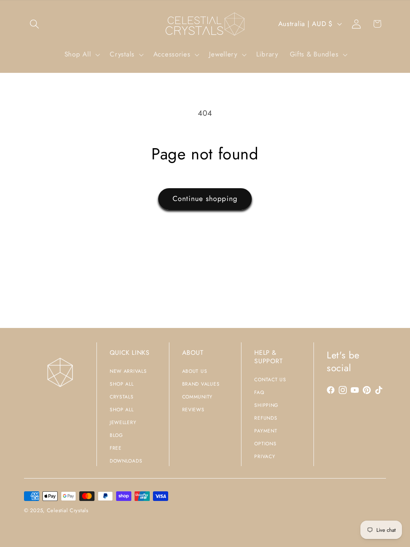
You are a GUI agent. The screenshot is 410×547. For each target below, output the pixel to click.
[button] (34, 23)
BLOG (116, 435)
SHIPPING (266, 405)
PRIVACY (264, 456)
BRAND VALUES (201, 384)
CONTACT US (270, 379)
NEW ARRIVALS (128, 371)
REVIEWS (193, 409)
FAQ (259, 392)
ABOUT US (194, 371)
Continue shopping (205, 198)
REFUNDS (265, 418)
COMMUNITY (197, 396)
